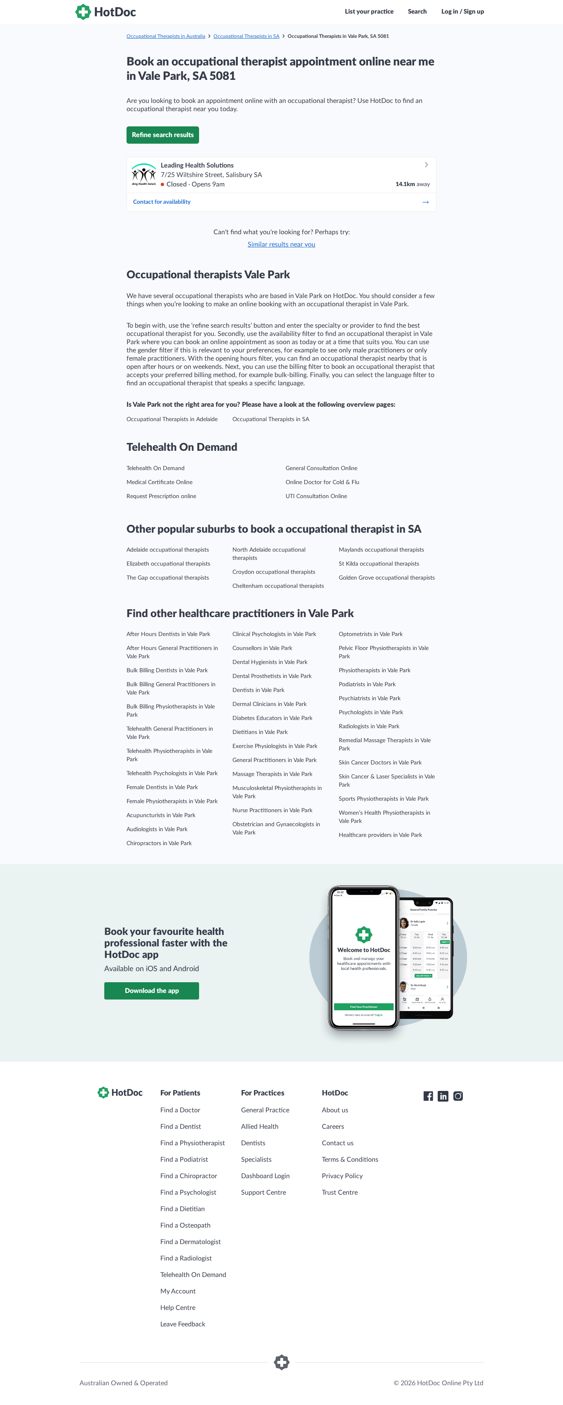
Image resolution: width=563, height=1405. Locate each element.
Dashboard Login (265, 1176)
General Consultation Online (321, 468)
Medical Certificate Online (159, 482)
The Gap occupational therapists (168, 578)
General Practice (265, 1110)
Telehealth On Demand (156, 468)
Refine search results (163, 135)
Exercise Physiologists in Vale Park (274, 746)
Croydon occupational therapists (273, 572)
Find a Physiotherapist (192, 1143)
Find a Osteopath (185, 1225)
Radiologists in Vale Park (369, 726)
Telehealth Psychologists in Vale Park (172, 773)
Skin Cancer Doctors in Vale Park (380, 763)
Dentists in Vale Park (258, 690)
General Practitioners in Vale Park (274, 760)
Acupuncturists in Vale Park (161, 815)
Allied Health (260, 1126)
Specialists (256, 1159)
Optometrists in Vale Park (371, 634)
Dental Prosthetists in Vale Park (272, 676)
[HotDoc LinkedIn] (443, 1096)
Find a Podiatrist (184, 1159)
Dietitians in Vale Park (260, 732)
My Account (178, 1291)
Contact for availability (161, 202)
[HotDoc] (105, 12)
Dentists (253, 1143)
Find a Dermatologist (190, 1242)
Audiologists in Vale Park (157, 829)
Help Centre (177, 1308)
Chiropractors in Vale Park (159, 843)
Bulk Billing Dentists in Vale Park (167, 670)
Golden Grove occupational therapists (387, 578)
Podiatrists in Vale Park (367, 684)
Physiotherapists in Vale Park (375, 670)
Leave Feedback (182, 1324)
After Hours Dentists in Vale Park (168, 634)
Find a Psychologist (188, 1192)
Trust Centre (340, 1192)
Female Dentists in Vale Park (162, 787)
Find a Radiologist (186, 1258)
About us (335, 1110)
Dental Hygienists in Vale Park (269, 662)
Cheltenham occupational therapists (278, 586)
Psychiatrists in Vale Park (370, 698)
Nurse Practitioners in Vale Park (272, 810)
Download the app (152, 991)
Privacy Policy (342, 1176)
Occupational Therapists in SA (246, 36)
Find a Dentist (180, 1126)
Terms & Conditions (350, 1159)
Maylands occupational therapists (381, 550)
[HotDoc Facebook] (428, 1096)
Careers (333, 1126)
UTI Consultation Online (316, 496)
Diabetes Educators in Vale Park (272, 718)
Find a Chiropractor (188, 1176)
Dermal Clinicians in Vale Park (269, 704)
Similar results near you (281, 244)
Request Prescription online (161, 496)
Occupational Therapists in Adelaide (172, 419)
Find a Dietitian (182, 1209)
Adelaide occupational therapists (168, 550)
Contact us (338, 1143)
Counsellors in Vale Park (262, 648)
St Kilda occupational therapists (379, 564)
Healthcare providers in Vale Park (380, 835)
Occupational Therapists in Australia (166, 36)
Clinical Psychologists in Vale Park (274, 634)
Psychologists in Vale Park (371, 712)
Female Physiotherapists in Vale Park (172, 801)
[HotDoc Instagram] (457, 1096)
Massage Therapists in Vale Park (272, 774)
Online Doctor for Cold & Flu (322, 482)
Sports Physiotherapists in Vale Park (384, 799)
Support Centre (263, 1192)
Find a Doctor (180, 1110)
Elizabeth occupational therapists (168, 564)
